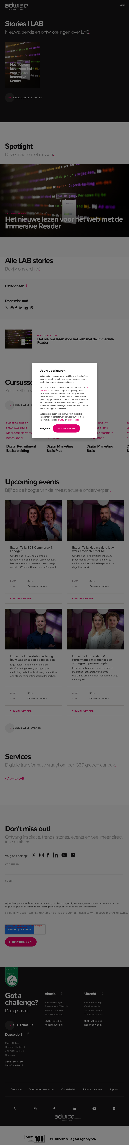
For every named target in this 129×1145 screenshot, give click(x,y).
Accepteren (66, 428)
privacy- (61, 419)
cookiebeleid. (73, 419)
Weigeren (45, 428)
